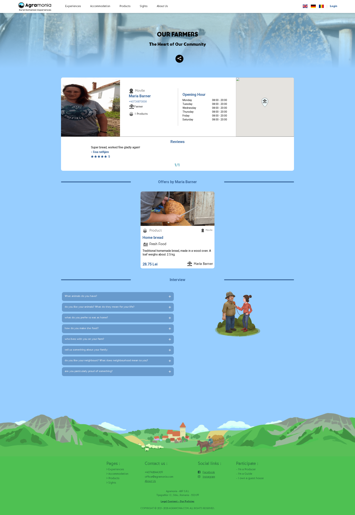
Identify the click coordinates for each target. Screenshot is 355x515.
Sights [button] (144, 6)
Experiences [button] (73, 6)
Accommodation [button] (100, 6)
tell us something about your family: (86, 350)
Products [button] (125, 6)
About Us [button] (162, 6)
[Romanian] (321, 6)
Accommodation (118, 474)
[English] (305, 6)
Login (333, 6)
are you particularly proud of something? (89, 371)
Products (113, 478)
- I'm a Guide (244, 474)
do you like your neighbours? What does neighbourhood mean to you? (106, 360)
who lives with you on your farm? (84, 339)
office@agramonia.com (159, 477)
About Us (150, 481)
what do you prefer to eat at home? (86, 318)
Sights (112, 483)
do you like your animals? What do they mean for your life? (99, 307)
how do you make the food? (82, 328)
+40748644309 (154, 472)
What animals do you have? (81, 296)
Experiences (116, 469)
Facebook (209, 472)
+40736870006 (138, 101)
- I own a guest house (250, 478)
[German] (313, 6)
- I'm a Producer (246, 469)
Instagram (209, 477)
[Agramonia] (34, 6)
